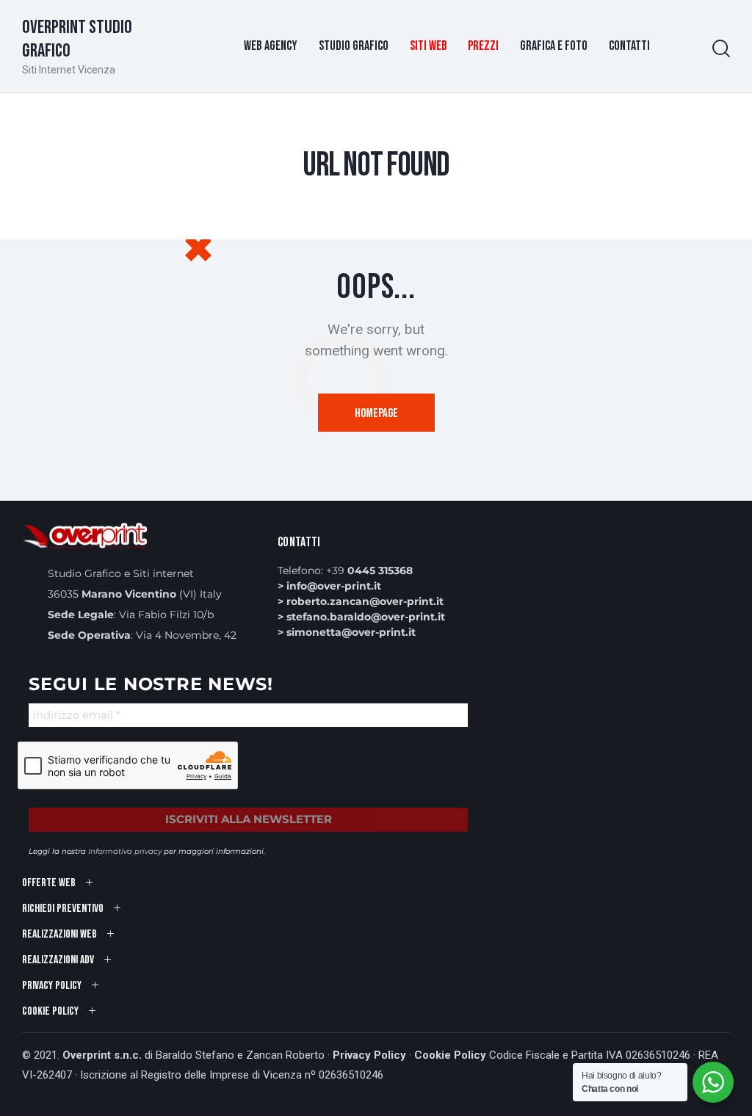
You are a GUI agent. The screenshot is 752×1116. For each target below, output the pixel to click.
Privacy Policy (369, 1055)
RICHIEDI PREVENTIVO (63, 909)
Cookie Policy (450, 1055)
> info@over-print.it (329, 586)
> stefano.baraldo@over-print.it (361, 616)
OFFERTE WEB (49, 883)
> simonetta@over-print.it (347, 632)
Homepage (376, 413)
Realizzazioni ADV (58, 960)
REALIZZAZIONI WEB (59, 934)
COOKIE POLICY (50, 1011)
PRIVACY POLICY (52, 986)
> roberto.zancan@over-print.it (361, 601)
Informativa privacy (125, 851)
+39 (369, 570)
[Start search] (721, 49)
